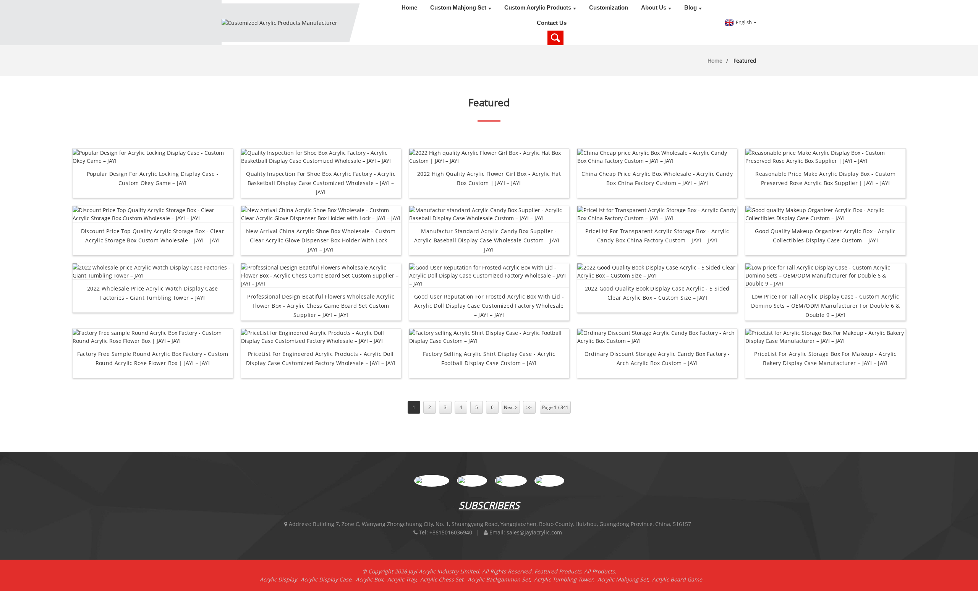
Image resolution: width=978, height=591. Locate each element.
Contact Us (552, 22)
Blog (690, 7)
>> (529, 407)
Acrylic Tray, (403, 579)
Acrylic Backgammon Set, (501, 579)
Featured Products (557, 571)
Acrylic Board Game (677, 579)
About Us (653, 7)
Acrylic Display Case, (328, 579)
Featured (745, 60)
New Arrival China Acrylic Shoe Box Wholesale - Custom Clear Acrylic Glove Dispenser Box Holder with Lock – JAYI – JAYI (320, 240)
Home (409, 7)
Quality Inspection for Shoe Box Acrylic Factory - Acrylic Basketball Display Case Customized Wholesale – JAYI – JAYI (320, 183)
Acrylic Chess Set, (444, 579)
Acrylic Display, (280, 579)
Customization (608, 7)
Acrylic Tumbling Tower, (565, 579)
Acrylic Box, (371, 579)
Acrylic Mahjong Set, (624, 579)
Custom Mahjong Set (458, 7)
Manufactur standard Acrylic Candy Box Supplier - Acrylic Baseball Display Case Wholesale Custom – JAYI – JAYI (489, 240)
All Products (599, 571)
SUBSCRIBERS (489, 504)
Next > (511, 407)
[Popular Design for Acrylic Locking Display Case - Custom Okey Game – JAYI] (152, 156)
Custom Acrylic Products (537, 7)
